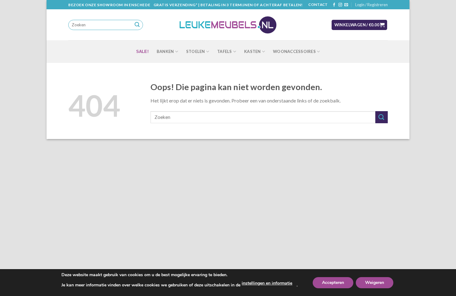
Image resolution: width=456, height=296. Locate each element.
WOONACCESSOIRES (294, 51)
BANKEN (165, 51)
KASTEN (252, 51)
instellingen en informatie (267, 283)
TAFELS (224, 51)
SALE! (142, 51)
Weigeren (374, 282)
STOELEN (195, 51)
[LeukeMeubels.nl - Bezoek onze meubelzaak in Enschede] (228, 25)
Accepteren (333, 282)
